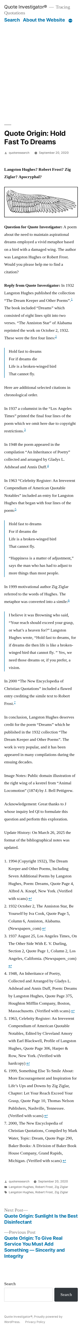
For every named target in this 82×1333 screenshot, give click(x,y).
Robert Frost (44, 1187)
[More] (70, 20)
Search (12, 20)
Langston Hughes (21, 1187)
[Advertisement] (41, 69)
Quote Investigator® (25, 7)
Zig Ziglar (61, 1187)
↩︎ (30, 898)
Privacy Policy (35, 1322)
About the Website (44, 20)
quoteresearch (19, 153)
